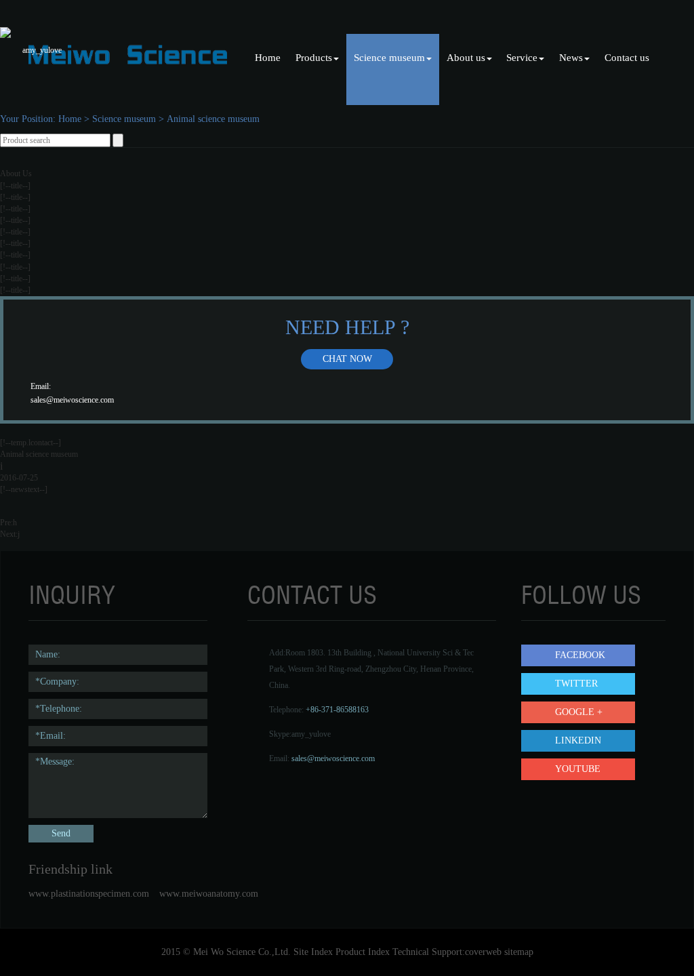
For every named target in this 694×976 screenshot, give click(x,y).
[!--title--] (15, 185)
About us (466, 57)
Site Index (313, 952)
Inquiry (71, 595)
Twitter (576, 683)
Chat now (347, 359)
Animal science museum (213, 119)
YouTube (577, 769)
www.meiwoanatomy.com (208, 894)
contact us (312, 595)
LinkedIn (578, 740)
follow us (581, 595)
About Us (16, 173)
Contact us (627, 57)
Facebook (580, 655)
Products (313, 57)
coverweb (483, 952)
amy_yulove (311, 734)
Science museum (389, 57)
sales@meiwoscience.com (72, 400)
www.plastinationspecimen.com (88, 894)
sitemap (518, 952)
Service (521, 57)
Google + (579, 712)
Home (268, 57)
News (571, 57)
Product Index (362, 952)
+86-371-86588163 (337, 709)
